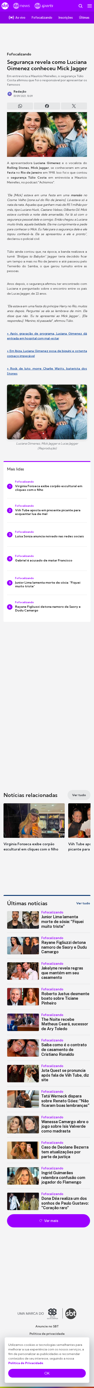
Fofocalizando (19, 54)
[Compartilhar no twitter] (74, 106)
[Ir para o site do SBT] (70, 1313)
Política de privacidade (47, 1334)
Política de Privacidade (25, 1363)
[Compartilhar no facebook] (47, 106)
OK (47, 1373)
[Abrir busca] (80, 6)
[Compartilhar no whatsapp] (20, 106)
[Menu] (89, 6)
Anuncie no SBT (47, 1326)
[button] (34, 831)
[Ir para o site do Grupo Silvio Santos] (40, 1313)
